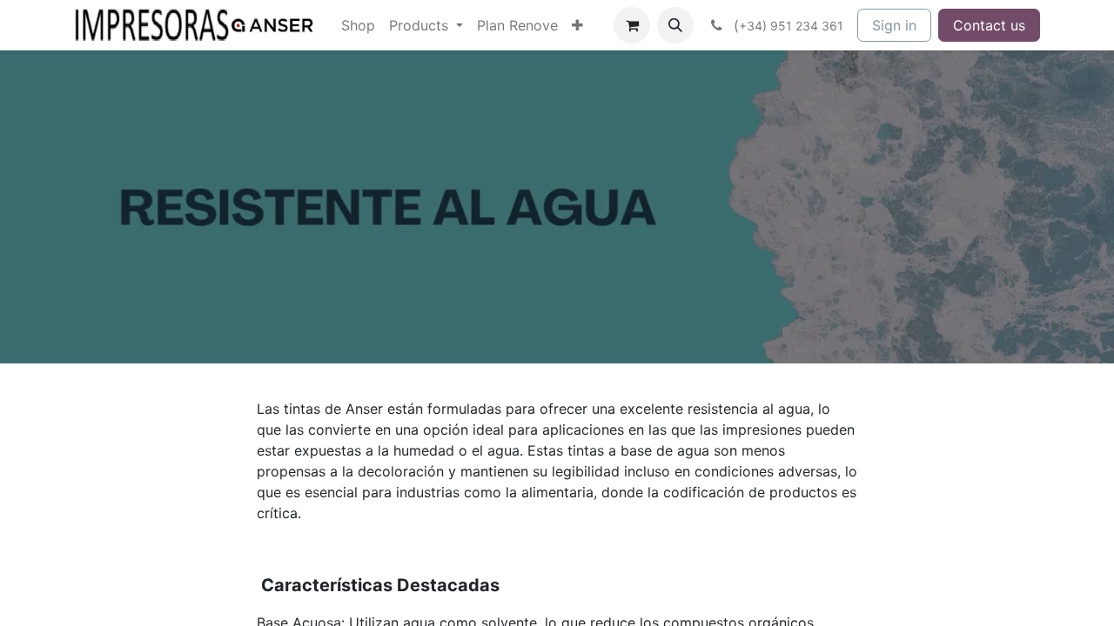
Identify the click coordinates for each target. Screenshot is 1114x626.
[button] (675, 25)
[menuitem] (358, 25)
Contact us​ (989, 25)
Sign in (894, 25)
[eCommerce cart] (632, 25)
